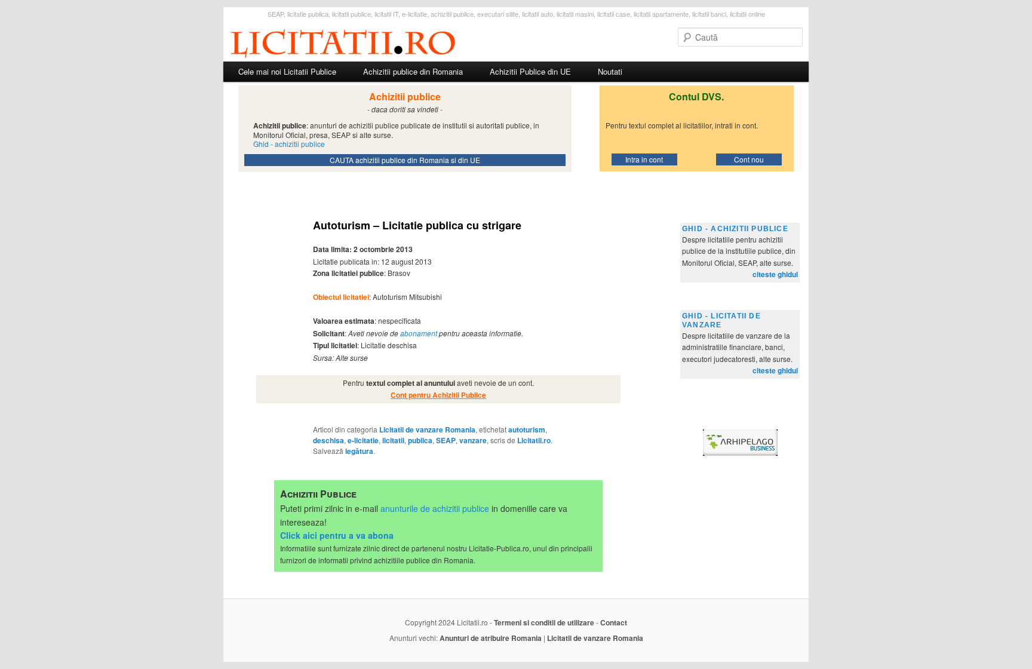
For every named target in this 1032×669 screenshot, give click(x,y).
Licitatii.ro (534, 440)
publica (420, 440)
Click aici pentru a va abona (337, 535)
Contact (613, 622)
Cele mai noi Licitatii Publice (287, 71)
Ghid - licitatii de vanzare (721, 320)
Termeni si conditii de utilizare (544, 622)
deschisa (328, 440)
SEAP (446, 440)
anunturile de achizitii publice (434, 508)
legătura (359, 451)
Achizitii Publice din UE (530, 71)
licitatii (393, 440)
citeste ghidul (775, 274)
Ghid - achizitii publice (735, 229)
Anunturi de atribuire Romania (491, 638)
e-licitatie (363, 440)
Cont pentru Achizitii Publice (438, 394)
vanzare (473, 440)
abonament (418, 333)
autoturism (526, 429)
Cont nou (749, 159)
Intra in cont (644, 159)
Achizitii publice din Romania (413, 71)
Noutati (610, 71)
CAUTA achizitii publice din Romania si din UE (405, 160)
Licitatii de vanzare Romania (427, 429)
